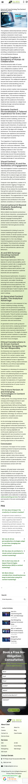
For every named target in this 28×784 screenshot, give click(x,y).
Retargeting (4, 749)
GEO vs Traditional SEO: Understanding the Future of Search (17, 630)
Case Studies (18, 733)
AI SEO (16, 743)
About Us (16, 727)
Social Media (17, 746)
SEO (2, 743)
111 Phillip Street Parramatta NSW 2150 (14, 759)
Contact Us (4, 733)
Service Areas (5, 736)
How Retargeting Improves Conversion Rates (17, 622)
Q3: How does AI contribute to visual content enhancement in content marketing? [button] (13, 553)
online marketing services (9, 497)
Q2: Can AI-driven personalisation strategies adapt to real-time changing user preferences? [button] (13, 542)
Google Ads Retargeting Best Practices (16, 639)
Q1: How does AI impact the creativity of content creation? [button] (13, 511)
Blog (15, 730)
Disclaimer (19, 773)
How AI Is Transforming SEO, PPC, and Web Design (17, 614)
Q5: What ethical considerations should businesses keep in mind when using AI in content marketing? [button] (14, 576)
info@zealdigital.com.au (11, 766)
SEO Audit (4, 751)
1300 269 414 (7, 762)
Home (3, 727)
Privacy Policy (10, 773)
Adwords (3, 746)
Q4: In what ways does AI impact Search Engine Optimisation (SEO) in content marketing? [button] (12, 564)
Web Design (17, 749)
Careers (3, 730)
